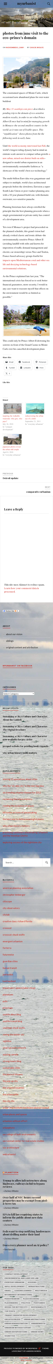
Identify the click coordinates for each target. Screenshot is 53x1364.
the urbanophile (10, 1094)
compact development (16, 1274)
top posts (10, 1311)
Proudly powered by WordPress (20, 1348)
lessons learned (23, 1290)
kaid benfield (9, 981)
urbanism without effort (15, 1121)
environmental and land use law (22, 1278)
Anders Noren (33, 1351)
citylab (6, 914)
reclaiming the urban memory (17, 799)
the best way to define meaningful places (23, 819)
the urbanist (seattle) (13, 1087)
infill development (15, 1286)
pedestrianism (12, 1299)
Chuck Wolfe (37, 47)
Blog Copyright (26, 1360)
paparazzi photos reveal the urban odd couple (12, 448)
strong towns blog (12, 1061)
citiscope (7, 901)
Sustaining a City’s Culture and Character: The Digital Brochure (25, 728)
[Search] (46, 4)
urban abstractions (34, 1319)
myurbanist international (18, 1295)
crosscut (7, 928)
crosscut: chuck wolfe (14, 934)
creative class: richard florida (17, 921)
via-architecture (11, 1147)
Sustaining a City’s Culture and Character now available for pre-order (25, 738)
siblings (10, 640)
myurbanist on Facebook (17, 666)
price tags (8, 1007)
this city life (8, 1101)
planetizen (8, 994)
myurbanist (26, 3)
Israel (8, 1290)
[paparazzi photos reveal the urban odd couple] (13, 439)
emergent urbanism (13, 941)
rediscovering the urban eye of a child (34, 417)
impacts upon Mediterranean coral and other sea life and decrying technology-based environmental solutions (26, 264)
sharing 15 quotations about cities (20, 779)
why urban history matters (16, 825)
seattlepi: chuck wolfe (14, 1027)
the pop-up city (10, 1081)
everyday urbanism (14, 1282)
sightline (7, 1041)
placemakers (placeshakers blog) (19, 987)
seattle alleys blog (12, 1014)
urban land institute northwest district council (26, 1107)
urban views (37, 1332)
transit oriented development (21, 1315)
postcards (39, 1303)
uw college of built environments (19, 1134)
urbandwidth (38, 1323)
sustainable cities (11, 1067)
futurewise (8, 954)
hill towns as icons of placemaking (20, 812)
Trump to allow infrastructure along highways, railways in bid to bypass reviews (25, 1183)
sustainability (38, 1307)
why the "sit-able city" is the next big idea (23, 785)
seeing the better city (13, 1034)
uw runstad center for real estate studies (23, 1140)
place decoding (31, 1299)
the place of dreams (13, 1074)
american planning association (18, 888)
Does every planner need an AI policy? (26, 1245)
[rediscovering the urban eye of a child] (35, 409)
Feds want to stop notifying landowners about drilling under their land (26, 1233)
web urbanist (9, 1154)
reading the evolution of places (18, 805)
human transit (10, 968)
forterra (7, 947)
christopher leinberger (14, 894)
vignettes (10, 1336)
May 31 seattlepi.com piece (19, 108)
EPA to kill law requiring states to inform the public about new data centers (23, 1217)
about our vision (14, 634)
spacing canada (10, 1054)
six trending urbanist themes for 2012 (22, 792)
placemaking (11, 1303)
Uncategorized (12, 1319)
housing (32, 1282)
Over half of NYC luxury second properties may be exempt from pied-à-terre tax (25, 1200)
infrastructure (36, 1286)
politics (25, 1303)
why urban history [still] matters (20, 752)
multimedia (41, 1290)
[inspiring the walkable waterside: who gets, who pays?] (13, 409)
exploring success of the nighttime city (22, 842)
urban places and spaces (15, 1114)
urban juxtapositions (16, 1332)
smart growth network (14, 1047)
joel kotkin (8, 974)
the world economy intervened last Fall (27, 145)
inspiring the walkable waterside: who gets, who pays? (12, 419)
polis (5, 1001)
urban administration (16, 1323)
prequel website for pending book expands (25, 746)
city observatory (11, 908)
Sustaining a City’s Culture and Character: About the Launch (25, 718)
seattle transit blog (12, 1021)
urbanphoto (9, 1127)
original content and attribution (22, 647)
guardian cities (10, 961)
